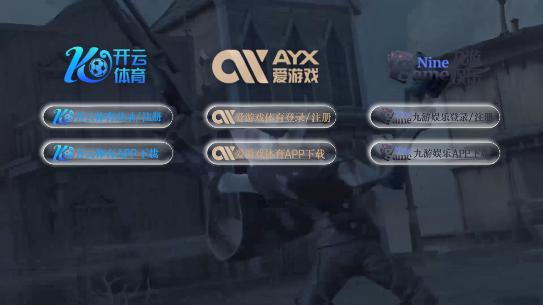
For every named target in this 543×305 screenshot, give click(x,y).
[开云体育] (108, 63)
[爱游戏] (272, 63)
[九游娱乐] (435, 63)
